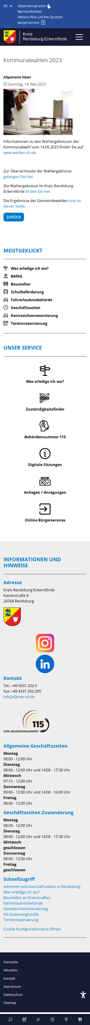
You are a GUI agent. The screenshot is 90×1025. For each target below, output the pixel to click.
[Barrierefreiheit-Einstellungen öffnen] (83, 995)
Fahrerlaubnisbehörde (23, 903)
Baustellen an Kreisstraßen (26, 897)
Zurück (13, 217)
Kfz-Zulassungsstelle (21, 914)
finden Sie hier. (38, 191)
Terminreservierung (20, 919)
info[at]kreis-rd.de (19, 696)
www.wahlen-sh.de (19, 152)
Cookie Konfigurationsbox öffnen (32, 929)
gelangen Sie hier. (18, 176)
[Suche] (10, 1019)
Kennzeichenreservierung (25, 908)
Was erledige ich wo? (21, 892)
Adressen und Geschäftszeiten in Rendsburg (42, 886)
